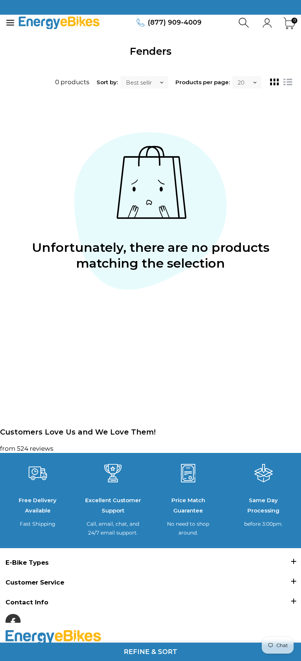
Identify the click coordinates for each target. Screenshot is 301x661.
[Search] (244, 23)
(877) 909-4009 (175, 22)
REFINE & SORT (150, 652)
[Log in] (267, 23)
